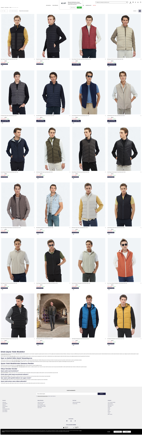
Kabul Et (126, 431)
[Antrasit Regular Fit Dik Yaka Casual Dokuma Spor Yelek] (89, 149)
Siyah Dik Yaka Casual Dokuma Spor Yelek (42, 59)
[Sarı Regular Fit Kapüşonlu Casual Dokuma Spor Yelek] (124, 315)
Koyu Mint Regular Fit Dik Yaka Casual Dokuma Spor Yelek (45, 115)
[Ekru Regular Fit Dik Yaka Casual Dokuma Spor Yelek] (18, 260)
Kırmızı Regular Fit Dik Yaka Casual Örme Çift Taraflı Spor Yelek (81, 59)
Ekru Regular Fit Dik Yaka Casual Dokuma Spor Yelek (9, 283)
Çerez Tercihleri (4, 411)
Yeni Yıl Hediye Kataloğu (111, 402)
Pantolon (109, 411)
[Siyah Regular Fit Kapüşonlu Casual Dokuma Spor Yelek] (18, 315)
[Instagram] (67, 421)
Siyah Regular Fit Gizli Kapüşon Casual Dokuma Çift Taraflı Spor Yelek (47, 283)
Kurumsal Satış (75, 403)
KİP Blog (3, 407)
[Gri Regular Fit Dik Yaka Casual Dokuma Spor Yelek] (18, 92)
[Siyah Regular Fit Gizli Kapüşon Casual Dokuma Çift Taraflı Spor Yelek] (53, 260)
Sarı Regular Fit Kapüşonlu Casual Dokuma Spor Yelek (115, 338)
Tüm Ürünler (6, 7)
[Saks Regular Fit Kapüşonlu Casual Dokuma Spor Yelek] (89, 315)
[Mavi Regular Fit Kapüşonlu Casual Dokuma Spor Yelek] (53, 204)
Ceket (109, 410)
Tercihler (108, 431)
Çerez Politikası (4, 410)
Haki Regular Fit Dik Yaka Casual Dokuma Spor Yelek (44, 338)
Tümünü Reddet (117, 431)
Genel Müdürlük (4, 403)
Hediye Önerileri (110, 403)
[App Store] (66, 427)
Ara (127, 2)
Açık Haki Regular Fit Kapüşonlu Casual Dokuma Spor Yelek (81, 283)
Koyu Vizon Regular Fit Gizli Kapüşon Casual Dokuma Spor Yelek (11, 227)
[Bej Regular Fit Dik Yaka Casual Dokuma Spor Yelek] (124, 36)
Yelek (10, 7)
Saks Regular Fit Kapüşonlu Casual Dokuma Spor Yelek (80, 338)
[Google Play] (76, 427)
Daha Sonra (73, 7)
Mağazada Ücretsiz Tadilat (42, 406)
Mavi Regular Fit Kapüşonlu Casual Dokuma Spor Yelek (44, 227)
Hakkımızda (4, 402)
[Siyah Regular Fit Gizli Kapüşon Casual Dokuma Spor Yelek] (124, 149)
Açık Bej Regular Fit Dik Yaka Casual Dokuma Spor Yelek (116, 115)
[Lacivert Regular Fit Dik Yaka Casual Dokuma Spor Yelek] (89, 92)
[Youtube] (71, 421)
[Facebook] (75, 421)
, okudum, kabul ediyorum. (47, 396)
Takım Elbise (110, 406)
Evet (79, 7)
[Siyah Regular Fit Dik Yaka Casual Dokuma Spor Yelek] (18, 36)
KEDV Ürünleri (110, 414)
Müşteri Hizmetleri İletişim (76, 402)
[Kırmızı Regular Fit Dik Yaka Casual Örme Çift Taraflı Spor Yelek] (89, 36)
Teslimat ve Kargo (40, 403)
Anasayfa (2, 7)
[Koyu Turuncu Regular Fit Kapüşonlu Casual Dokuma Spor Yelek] (124, 260)
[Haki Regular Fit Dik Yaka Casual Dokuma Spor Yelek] (53, 149)
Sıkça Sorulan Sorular (41, 402)
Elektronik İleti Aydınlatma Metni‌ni (43, 396)
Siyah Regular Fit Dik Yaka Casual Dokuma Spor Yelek (9, 59)
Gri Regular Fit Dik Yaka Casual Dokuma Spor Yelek (9, 115)
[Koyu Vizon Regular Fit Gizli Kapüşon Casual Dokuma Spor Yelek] (18, 204)
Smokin (109, 407)
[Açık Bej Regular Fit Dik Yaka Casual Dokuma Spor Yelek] (124, 92)
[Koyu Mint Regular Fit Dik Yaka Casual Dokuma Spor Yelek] (53, 92)
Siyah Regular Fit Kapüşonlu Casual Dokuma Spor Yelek (9, 338)
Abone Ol (101, 393)
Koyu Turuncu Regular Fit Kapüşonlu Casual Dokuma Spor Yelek (117, 283)
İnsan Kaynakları (5, 406)
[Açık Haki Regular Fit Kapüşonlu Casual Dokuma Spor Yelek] (89, 260)
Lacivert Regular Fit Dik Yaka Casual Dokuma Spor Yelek (80, 115)
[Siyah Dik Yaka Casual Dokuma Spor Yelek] (53, 36)
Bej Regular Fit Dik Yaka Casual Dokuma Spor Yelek (115, 59)
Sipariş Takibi (40, 407)
